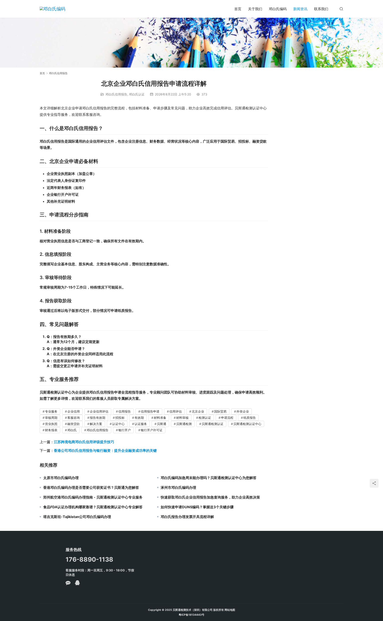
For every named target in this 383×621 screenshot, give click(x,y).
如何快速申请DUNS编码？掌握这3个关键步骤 (197, 507)
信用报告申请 (150, 411)
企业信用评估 (99, 411)
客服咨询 (73, 417)
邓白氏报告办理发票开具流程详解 (187, 517)
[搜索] (341, 8)
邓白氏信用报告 (116, 94)
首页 (237, 9)
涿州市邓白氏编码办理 (178, 487)
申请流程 (227, 417)
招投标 (120, 417)
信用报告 (124, 411)
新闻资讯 (300, 9)
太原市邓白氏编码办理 (61, 478)
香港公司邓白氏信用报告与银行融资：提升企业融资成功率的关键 (105, 450)
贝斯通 (161, 424)
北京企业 (198, 411)
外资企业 (242, 411)
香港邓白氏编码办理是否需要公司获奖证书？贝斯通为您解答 (91, 487)
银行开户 (124, 430)
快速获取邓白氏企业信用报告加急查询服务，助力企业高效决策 (210, 497)
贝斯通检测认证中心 (247, 424)
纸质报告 (249, 417)
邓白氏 (72, 430)
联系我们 (321, 9)
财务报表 (51, 430)
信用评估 (175, 411)
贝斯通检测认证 (212, 424)
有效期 (139, 417)
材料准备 (160, 417)
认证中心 (118, 424)
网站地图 (230, 609)
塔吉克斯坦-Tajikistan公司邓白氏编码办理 (77, 517)
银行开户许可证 (151, 430)
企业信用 (73, 411)
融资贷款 (73, 424)
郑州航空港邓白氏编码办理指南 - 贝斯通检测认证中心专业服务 (93, 497)
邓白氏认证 (137, 94)
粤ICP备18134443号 (191, 614)
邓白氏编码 (278, 9)
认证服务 (141, 424)
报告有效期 (97, 417)
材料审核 (182, 417)
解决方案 (96, 424)
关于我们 (255, 9)
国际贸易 (220, 411)
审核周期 (51, 417)
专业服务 (51, 411)
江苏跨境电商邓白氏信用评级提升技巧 (84, 442)
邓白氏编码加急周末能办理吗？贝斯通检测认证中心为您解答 (208, 478)
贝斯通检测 (184, 424)
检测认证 (205, 417)
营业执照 (51, 424)
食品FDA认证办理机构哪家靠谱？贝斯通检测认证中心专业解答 (93, 507)
